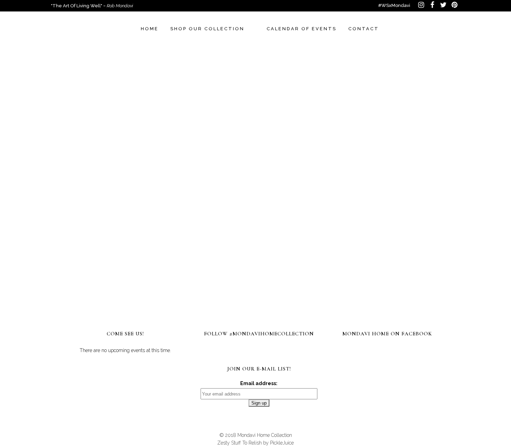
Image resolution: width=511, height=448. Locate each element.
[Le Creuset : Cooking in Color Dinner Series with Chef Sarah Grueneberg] (123, 151)
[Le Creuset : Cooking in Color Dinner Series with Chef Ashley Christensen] (242, 151)
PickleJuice (282, 443)
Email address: (258, 383)
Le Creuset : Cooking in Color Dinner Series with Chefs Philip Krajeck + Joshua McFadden (360, 185)
